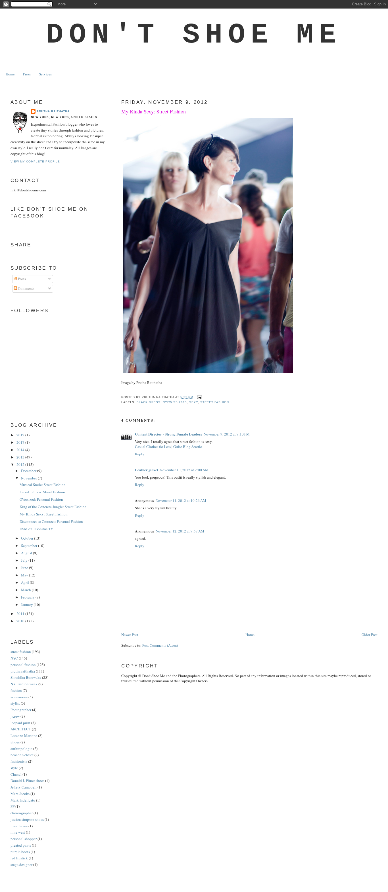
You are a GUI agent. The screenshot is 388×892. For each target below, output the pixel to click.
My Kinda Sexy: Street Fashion (153, 111)
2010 (20, 620)
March (26, 589)
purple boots (20, 851)
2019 (20, 434)
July (24, 560)
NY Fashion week (24, 683)
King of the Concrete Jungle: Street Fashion (53, 506)
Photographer (21, 709)
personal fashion (23, 664)
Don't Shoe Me (194, 35)
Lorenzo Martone (24, 735)
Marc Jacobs (20, 793)
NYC (14, 658)
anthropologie (21, 748)
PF (12, 806)
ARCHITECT (21, 729)
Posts (21, 278)
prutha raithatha (23, 671)
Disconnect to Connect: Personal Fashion (51, 521)
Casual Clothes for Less (153, 446)
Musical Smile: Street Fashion (43, 484)
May (25, 575)
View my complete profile (35, 161)
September (29, 545)
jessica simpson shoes (27, 819)
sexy (193, 402)
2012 (20, 464)
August (27, 552)
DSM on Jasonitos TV (36, 528)
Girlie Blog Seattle (187, 446)
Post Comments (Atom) (160, 645)
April (25, 582)
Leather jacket (146, 469)
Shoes (15, 742)
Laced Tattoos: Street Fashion (42, 491)
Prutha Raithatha (53, 111)
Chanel (16, 774)
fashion (16, 690)
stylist (15, 703)
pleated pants (21, 845)
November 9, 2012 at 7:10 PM (227, 434)
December (29, 470)
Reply (139, 453)
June (25, 567)
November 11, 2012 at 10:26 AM (181, 500)
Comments (25, 288)
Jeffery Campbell (24, 787)
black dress (148, 402)
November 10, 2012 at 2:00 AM (184, 469)
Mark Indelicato (23, 800)
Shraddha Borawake (26, 677)
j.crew (15, 716)
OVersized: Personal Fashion (41, 499)
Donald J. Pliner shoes (27, 780)
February (28, 597)
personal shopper (24, 838)
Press (27, 74)
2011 (20, 613)
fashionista (19, 761)
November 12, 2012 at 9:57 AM (180, 531)
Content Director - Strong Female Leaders (168, 434)
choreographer (22, 812)
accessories (19, 696)
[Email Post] (198, 397)
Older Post (369, 634)
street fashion (214, 402)
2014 (20, 449)
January (27, 604)
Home (10, 74)
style (14, 767)
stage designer (21, 864)
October (27, 538)
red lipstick (19, 858)
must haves (19, 825)
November (29, 478)
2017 (20, 442)
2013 (20, 457)
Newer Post (129, 634)
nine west (18, 832)
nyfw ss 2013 (175, 402)
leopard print (20, 722)
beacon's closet (22, 754)
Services (45, 74)
